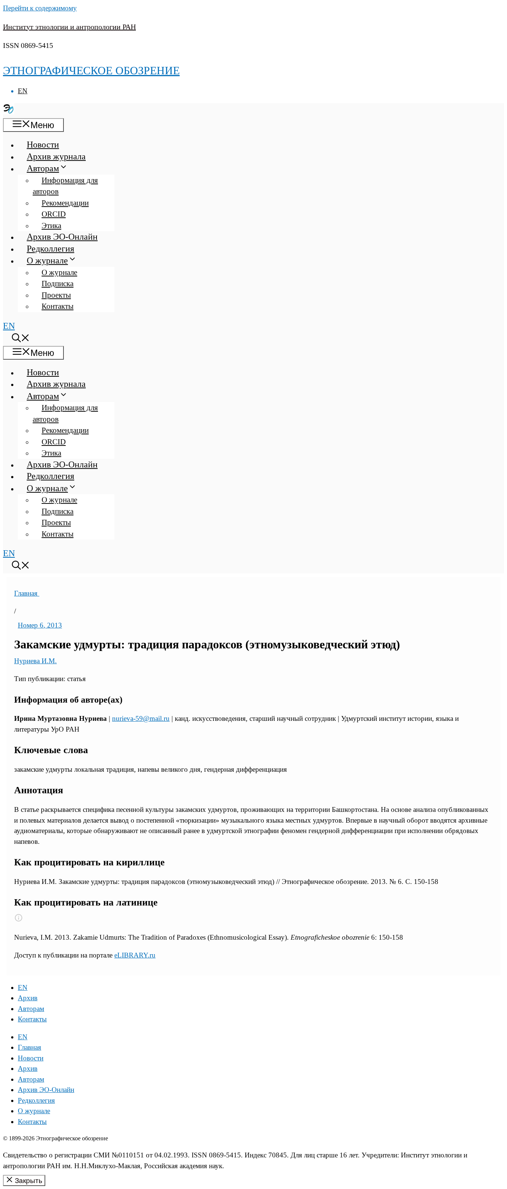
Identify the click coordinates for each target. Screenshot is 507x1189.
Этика (51, 225)
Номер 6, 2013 (40, 625)
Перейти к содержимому (40, 8)
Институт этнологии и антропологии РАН (69, 27)
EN (22, 91)
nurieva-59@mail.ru (141, 718)
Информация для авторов (65, 186)
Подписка (57, 283)
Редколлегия (50, 248)
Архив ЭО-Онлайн (62, 237)
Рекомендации (65, 202)
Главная (26, 593)
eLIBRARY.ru (135, 955)
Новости (43, 144)
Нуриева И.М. (35, 661)
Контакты (57, 306)
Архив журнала (56, 156)
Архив (27, 998)
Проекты (56, 295)
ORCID (54, 214)
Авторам (43, 168)
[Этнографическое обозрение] (8, 111)
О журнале (47, 260)
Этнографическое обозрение (91, 70)
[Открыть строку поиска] (21, 339)
